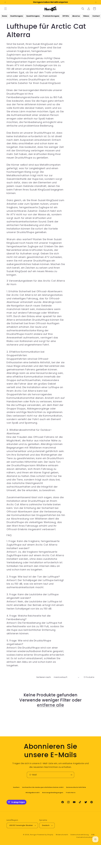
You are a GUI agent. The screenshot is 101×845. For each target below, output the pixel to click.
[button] (5, 9)
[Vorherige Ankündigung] (5, 2)
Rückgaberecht (33, 792)
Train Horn (70, 792)
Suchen (16, 787)
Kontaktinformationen (85, 837)
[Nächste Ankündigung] (96, 2)
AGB (92, 835)
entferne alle (50, 705)
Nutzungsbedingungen (52, 792)
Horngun (33, 835)
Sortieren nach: (43, 677)
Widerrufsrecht (62, 835)
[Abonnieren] (71, 775)
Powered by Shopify (45, 835)
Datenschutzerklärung (79, 835)
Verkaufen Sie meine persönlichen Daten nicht (43, 787)
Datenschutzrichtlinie (76, 787)
